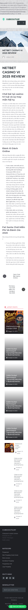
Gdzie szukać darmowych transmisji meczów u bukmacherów (18, 462)
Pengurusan (5, 552)
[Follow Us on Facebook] (3, 578)
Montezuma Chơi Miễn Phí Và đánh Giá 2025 (12, 289)
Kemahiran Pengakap (8, 561)
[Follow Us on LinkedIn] (13, 578)
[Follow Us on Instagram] (10, 578)
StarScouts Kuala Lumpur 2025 (18, 446)
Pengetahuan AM (7, 564)
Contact (21, 603)
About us (14, 603)
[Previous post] (4, 276)
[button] (19, 23)
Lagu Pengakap (6, 566)
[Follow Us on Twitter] (7, 578)
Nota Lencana (6, 558)
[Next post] (23, 289)
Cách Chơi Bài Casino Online (16, 276)
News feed (8, 603)
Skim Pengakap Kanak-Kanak (10, 555)
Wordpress (14, 600)
